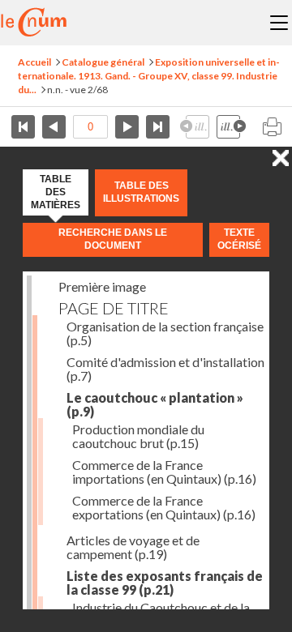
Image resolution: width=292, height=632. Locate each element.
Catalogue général (103, 62)
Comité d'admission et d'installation (165, 368)
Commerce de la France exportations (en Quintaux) (164, 507)
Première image (102, 286)
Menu (279, 23)
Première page (23, 127)
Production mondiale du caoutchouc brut (138, 436)
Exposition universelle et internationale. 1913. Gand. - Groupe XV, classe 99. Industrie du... (149, 76)
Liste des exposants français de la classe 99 (165, 582)
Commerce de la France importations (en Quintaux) (164, 471)
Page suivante (127, 127)
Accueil (34, 62)
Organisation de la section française (165, 333)
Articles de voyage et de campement (133, 547)
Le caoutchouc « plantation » (155, 404)
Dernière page (158, 127)
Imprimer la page (271, 127)
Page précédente (54, 127)
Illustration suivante (231, 127)
